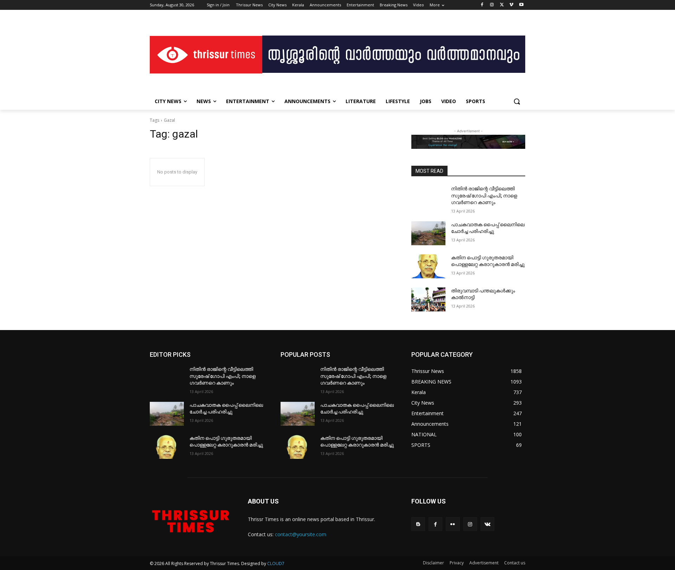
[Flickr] (452, 524)
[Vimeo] (511, 5)
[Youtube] (521, 5)
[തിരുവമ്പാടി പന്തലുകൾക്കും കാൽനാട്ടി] (428, 299)
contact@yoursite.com (300, 534)
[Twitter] (502, 5)
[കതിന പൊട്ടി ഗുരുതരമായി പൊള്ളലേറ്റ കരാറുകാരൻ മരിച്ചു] (428, 266)
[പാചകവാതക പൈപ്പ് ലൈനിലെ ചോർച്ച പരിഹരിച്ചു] (428, 233)
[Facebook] (482, 5)
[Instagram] (492, 5)
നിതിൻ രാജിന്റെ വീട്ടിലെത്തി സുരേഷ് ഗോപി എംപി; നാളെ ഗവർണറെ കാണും (484, 195)
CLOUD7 (275, 563)
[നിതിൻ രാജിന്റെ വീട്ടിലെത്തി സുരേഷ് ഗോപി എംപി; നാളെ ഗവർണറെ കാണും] (428, 197)
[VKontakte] (487, 524)
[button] (516, 101)
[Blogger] (418, 524)
